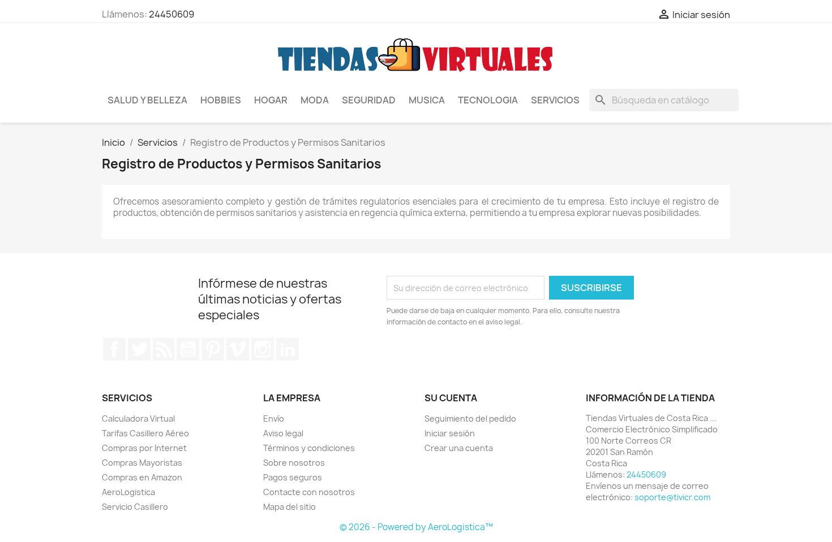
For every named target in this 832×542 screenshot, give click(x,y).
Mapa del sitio (289, 506)
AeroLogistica (128, 492)
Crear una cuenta (458, 448)
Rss (163, 349)
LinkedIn (287, 349)
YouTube (188, 349)
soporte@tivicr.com (672, 497)
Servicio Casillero (135, 506)
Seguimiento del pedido (470, 418)
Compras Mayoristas (142, 462)
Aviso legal (283, 433)
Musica (427, 100)
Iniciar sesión (449, 433)
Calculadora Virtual (138, 418)
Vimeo (237, 349)
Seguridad (369, 100)
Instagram (262, 349)
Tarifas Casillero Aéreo (145, 433)
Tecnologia (488, 100)
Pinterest (212, 349)
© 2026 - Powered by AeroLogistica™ (416, 527)
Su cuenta (450, 398)
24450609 (171, 14)
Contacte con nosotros (309, 492)
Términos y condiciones (309, 448)
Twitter (139, 349)
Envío (273, 418)
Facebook (114, 349)
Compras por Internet (144, 448)
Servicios (555, 100)
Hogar (271, 100)
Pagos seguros (292, 477)
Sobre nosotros (294, 462)
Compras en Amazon (142, 477)
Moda (315, 100)
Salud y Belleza (147, 100)
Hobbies (220, 100)
